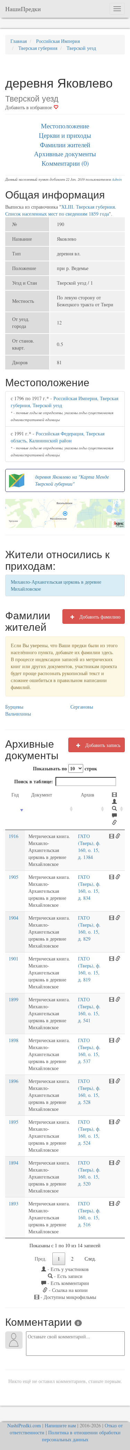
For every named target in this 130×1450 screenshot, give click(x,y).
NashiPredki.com (24, 1425)
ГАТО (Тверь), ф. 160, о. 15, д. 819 (89, 969)
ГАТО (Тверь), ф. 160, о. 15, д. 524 (89, 1132)
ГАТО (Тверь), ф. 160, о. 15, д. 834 (89, 887)
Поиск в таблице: (33, 781)
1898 (13, 1040)
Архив (87, 794)
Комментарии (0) (65, 163)
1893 (13, 1203)
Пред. (40, 1258)
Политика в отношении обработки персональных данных (81, 1436)
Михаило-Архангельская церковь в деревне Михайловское (56, 585)
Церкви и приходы (65, 135)
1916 (13, 836)
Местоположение (65, 125)
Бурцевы (14, 706)
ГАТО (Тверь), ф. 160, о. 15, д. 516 (89, 1214)
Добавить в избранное (29, 107)
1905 (13, 877)
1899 (13, 999)
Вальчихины (18, 713)
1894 (13, 1162)
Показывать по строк (65, 768)
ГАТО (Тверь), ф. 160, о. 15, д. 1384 (89, 846)
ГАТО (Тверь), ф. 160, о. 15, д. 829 (89, 928)
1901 (13, 958)
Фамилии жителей (65, 144)
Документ (41, 794)
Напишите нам (60, 1425)
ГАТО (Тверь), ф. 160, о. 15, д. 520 (89, 1173)
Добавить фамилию (99, 616)
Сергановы (81, 706)
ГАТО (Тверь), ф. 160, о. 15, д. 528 (89, 1091)
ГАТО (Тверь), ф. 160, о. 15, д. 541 (89, 1010)
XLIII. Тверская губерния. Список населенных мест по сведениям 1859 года (60, 210)
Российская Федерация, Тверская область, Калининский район (57, 437)
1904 (13, 917)
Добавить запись (102, 745)
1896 (13, 1081)
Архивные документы (65, 153)
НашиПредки (23, 9)
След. (90, 1258)
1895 (13, 1122)
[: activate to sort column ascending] (115, 809)
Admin (117, 179)
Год (15, 794)
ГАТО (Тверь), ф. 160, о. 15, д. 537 (89, 1050)
